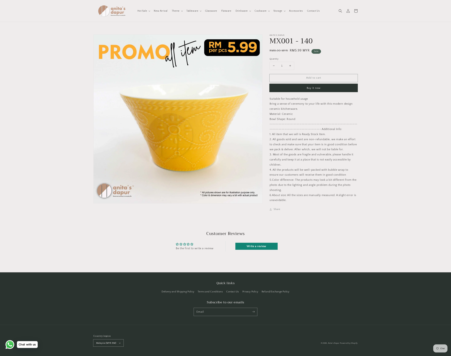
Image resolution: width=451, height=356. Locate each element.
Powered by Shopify (349, 343)
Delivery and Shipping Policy (178, 291)
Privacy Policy (250, 291)
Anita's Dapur (333, 343)
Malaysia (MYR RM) (106, 343)
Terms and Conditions (210, 291)
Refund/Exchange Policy (275, 291)
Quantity (274, 59)
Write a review (256, 246)
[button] (340, 11)
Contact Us (232, 291)
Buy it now (313, 87)
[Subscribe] (253, 312)
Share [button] (277, 209)
